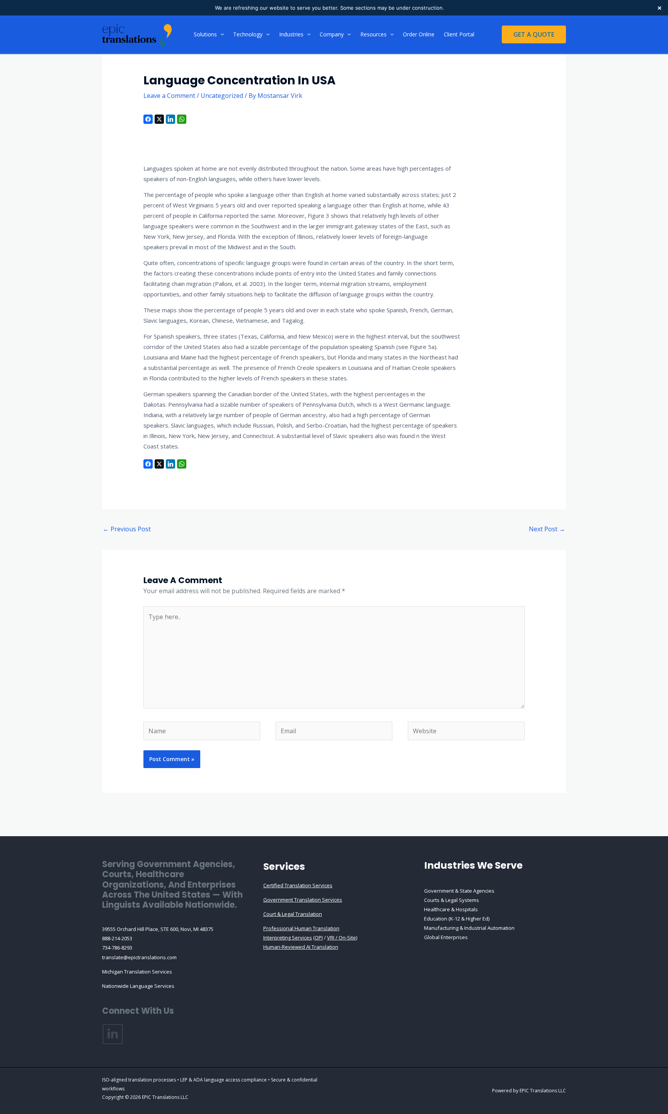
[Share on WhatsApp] (181, 119)
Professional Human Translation (301, 928)
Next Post (547, 529)
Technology (247, 34)
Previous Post (127, 529)
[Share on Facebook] (148, 119)
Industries (291, 34)
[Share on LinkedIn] (170, 119)
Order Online (419, 34)
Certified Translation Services (297, 885)
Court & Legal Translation (292, 913)
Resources (373, 34)
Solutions (205, 34)
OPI (319, 937)
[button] (220, 34)
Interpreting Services (287, 937)
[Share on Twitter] (159, 119)
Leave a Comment (169, 95)
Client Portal (459, 34)
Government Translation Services (302, 899)
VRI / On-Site (341, 937)
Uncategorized (222, 95)
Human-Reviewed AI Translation (300, 946)
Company (332, 34)
